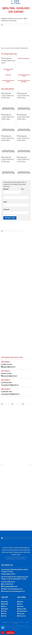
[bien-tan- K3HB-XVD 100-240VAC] (16, 34)
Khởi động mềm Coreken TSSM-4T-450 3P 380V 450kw (23, 108)
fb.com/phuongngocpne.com (17, 591)
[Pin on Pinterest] (19, 558)
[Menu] (2, 2)
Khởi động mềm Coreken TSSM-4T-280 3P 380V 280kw (8, 151)
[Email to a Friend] (16, 558)
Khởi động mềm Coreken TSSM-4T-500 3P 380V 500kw (23, 130)
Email (5, 202)
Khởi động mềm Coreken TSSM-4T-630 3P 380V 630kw (8, 108)
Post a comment (5, 48)
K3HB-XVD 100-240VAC (8, 21)
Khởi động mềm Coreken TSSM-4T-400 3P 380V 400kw (8, 130)
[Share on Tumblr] (25, 558)
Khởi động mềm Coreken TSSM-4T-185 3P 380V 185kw (23, 172)
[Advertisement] (16, 619)
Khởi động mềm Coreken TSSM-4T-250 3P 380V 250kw (23, 151)
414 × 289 (23, 18)
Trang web (6, 209)
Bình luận (6, 189)
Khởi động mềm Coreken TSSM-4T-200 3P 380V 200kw (8, 172)
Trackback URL (24, 48)
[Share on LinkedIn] (22, 558)
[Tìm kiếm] (30, 2)
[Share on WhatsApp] (7, 558)
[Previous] (2, 465)
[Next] (30, 465)
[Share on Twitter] (13, 558)
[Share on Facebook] (10, 558)
